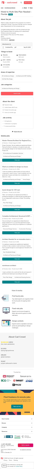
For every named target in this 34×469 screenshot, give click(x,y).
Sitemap (16, 460)
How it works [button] (5, 419)
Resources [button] (4, 431)
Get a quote (25, 445)
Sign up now (17, 406)
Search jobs (17, 93)
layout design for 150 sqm (11, 190)
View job (17, 160)
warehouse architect (9, 265)
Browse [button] (4, 423)
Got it (4, 465)
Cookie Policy (19, 466)
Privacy (5, 460)
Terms (10, 460)
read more (11, 40)
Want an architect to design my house (15, 167)
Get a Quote (28, 2)
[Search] (21, 2)
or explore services (25, 449)
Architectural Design (10, 8)
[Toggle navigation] (3, 2)
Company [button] (4, 427)
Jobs (2, 8)
